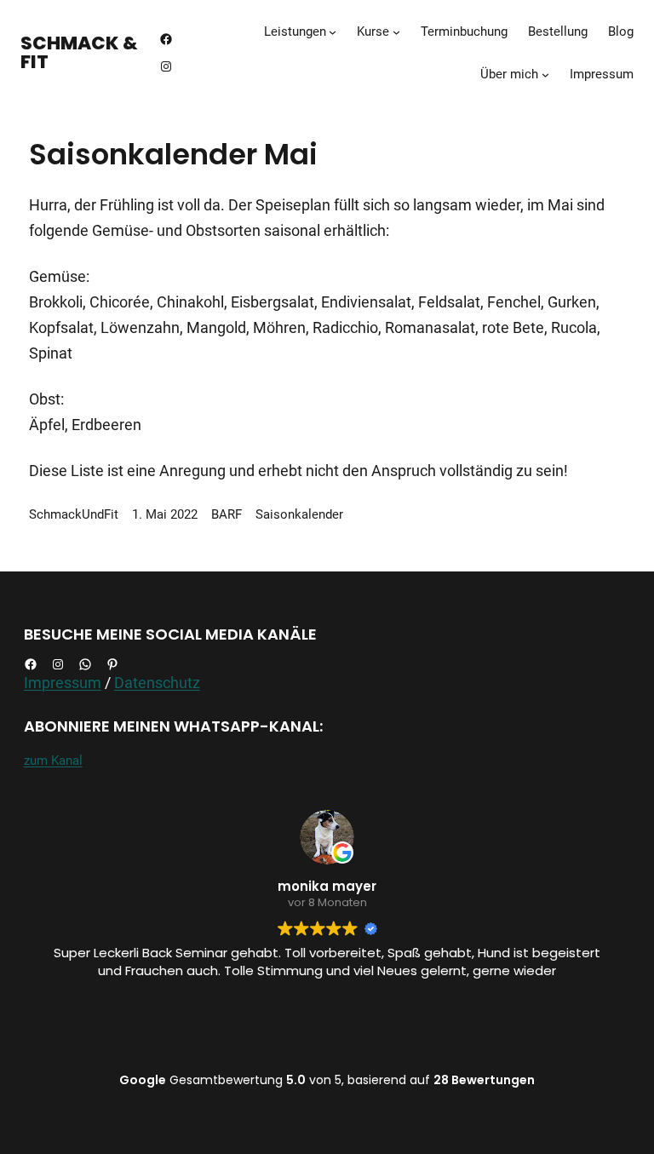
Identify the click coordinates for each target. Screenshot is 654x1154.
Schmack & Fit (79, 52)
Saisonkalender (299, 514)
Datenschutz (157, 683)
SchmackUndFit (73, 514)
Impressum (62, 683)
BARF (226, 514)
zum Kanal (53, 760)
